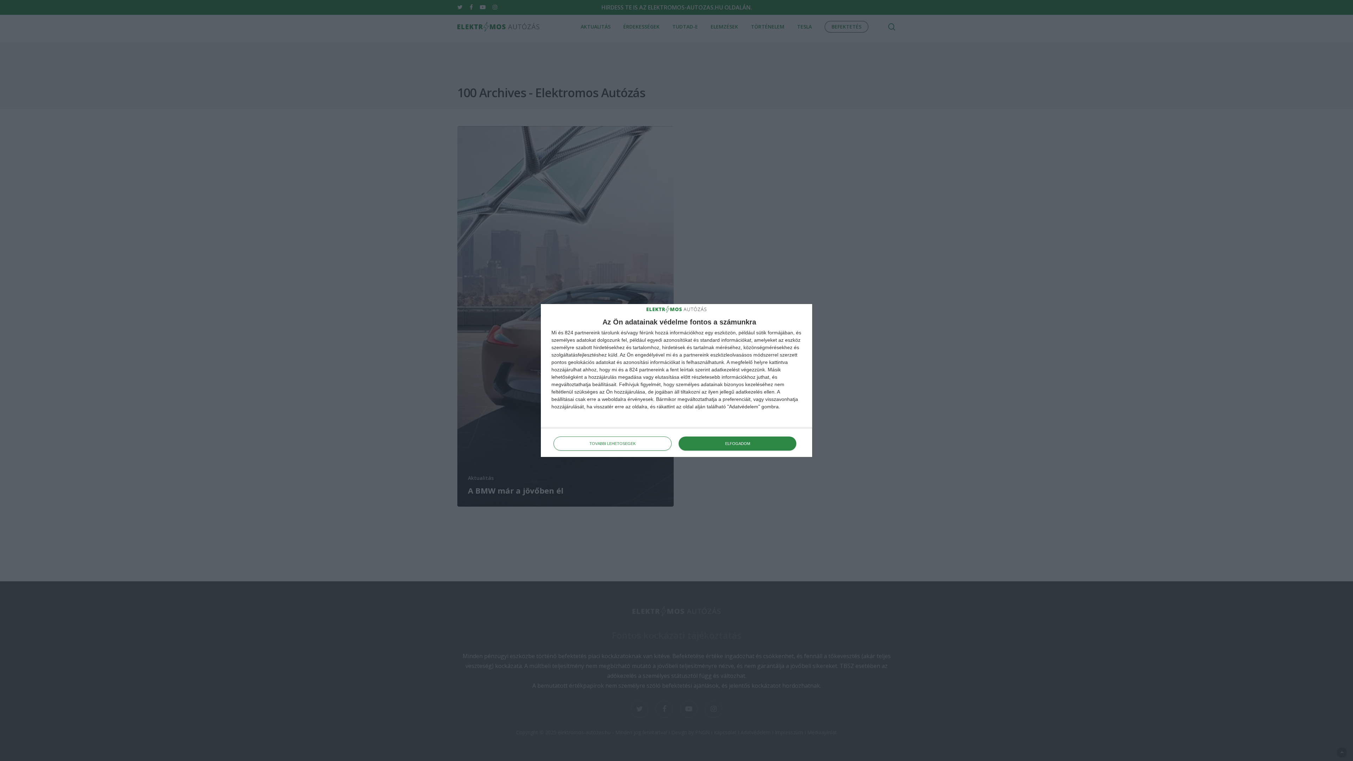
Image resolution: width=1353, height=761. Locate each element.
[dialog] (676, 380)
